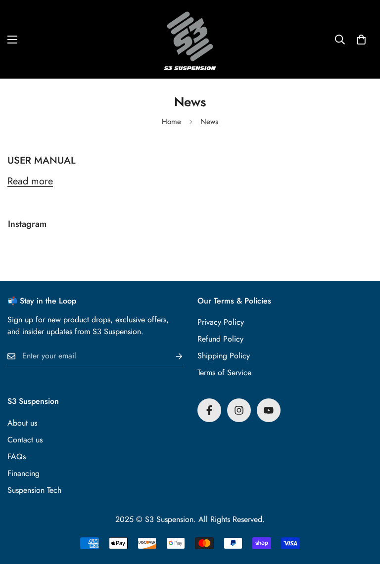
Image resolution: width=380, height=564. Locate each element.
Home (171, 121)
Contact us (25, 439)
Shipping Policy (223, 355)
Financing (23, 473)
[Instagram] (239, 410)
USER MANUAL (41, 160)
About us (22, 423)
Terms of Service (224, 372)
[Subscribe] (171, 356)
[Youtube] (269, 410)
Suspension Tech (34, 490)
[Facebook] (209, 410)
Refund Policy (220, 339)
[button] (361, 39)
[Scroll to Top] (360, 510)
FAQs (16, 456)
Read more (30, 181)
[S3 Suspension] (190, 39)
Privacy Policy (220, 322)
